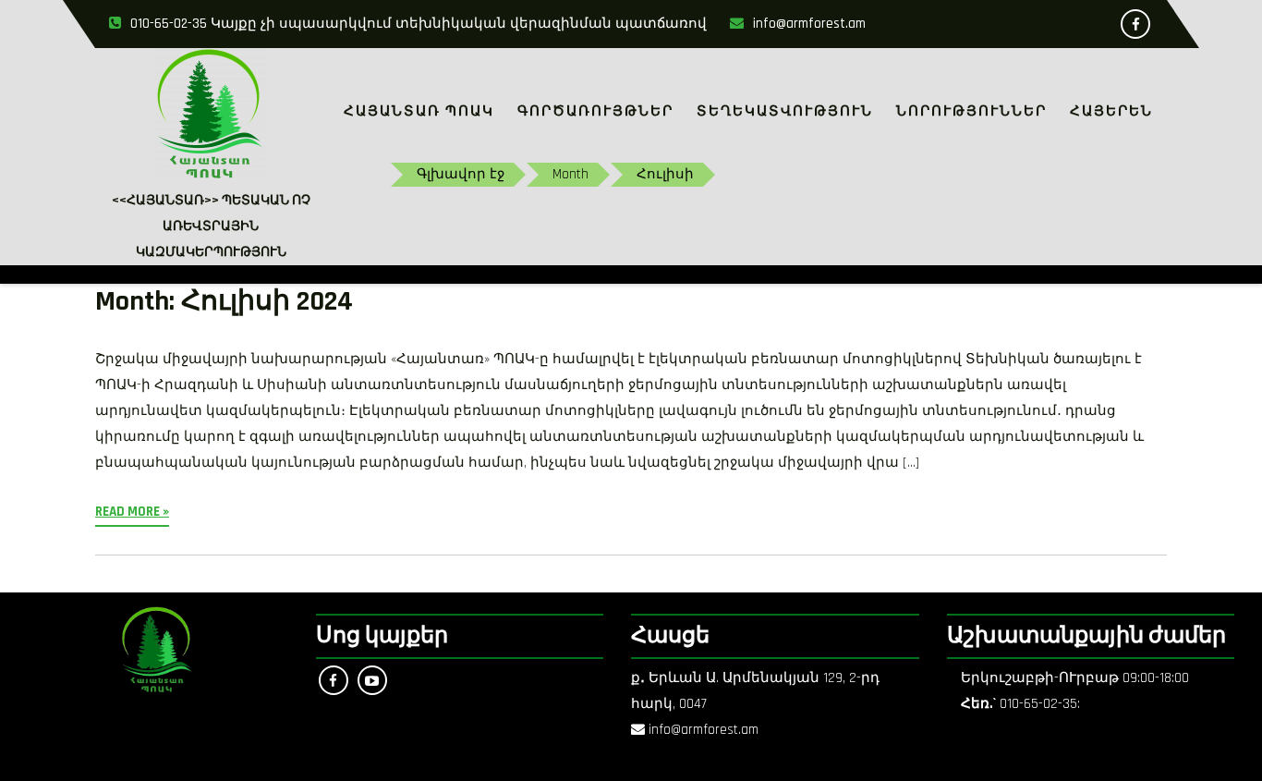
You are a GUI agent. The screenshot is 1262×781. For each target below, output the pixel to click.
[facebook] (1135, 24)
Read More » (132, 511)
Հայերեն (1111, 111)
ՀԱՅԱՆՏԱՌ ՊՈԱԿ (419, 111)
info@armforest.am (809, 23)
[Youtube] (372, 680)
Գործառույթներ (595, 111)
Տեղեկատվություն (785, 111)
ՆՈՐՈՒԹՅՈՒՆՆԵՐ (971, 111)
